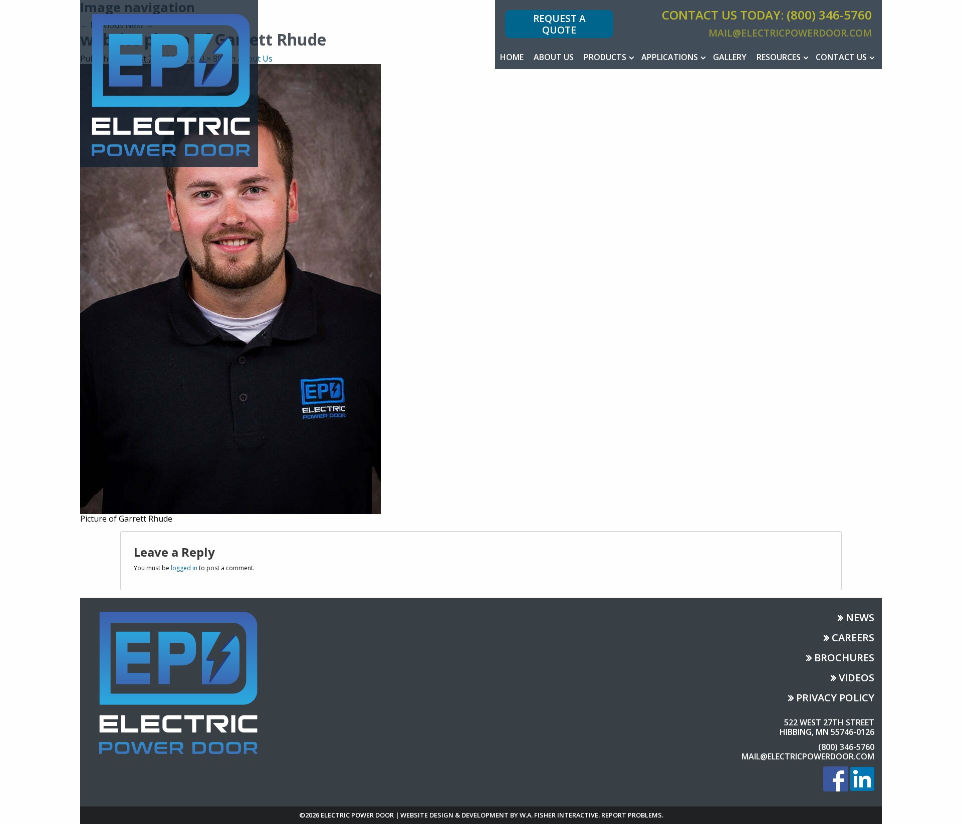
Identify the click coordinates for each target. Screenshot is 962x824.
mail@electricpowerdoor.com (790, 33)
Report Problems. (632, 814)
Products (605, 57)
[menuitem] (512, 57)
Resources (779, 57)
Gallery (730, 57)
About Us (554, 57)
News (860, 618)
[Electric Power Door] (169, 82)
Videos (856, 678)
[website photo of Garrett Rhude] (230, 287)
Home (512, 57)
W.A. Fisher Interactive (559, 814)
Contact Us (841, 57)
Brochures (844, 658)
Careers (853, 638)
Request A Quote (559, 24)
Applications (669, 57)
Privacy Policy (835, 698)
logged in (184, 568)
